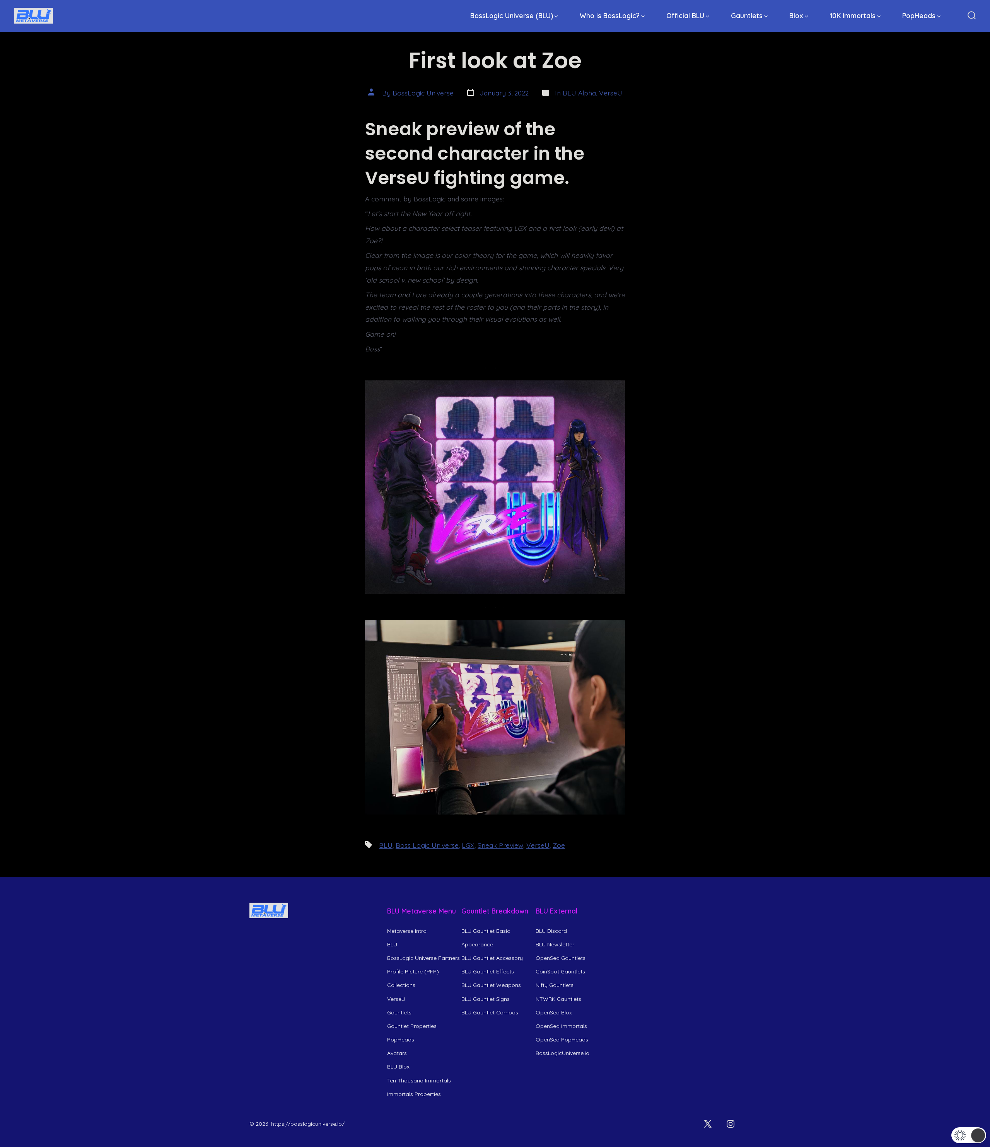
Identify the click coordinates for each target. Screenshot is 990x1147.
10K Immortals (853, 15)
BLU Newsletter (555, 944)
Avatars (397, 1053)
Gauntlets (747, 15)
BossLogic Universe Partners (423, 957)
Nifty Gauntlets (555, 985)
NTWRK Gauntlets (558, 998)
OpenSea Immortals (561, 1026)
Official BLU (685, 15)
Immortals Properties (414, 1094)
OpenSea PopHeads (562, 1039)
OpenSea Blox (554, 1012)
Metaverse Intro (407, 930)
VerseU (610, 93)
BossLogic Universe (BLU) (511, 15)
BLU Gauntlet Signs (485, 998)
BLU (386, 845)
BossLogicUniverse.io (562, 1053)
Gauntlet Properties (412, 1026)
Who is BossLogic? (610, 15)
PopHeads (918, 15)
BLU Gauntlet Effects (487, 971)
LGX (468, 845)
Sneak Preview (500, 845)
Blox (796, 15)
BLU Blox (398, 1066)
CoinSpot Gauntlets (560, 971)
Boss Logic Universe (427, 845)
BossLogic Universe (423, 93)
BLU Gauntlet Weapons (491, 985)
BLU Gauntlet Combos (489, 1012)
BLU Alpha (579, 93)
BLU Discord (551, 930)
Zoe (559, 845)
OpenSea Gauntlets (560, 957)
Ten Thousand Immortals (419, 1080)
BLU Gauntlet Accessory (492, 957)
